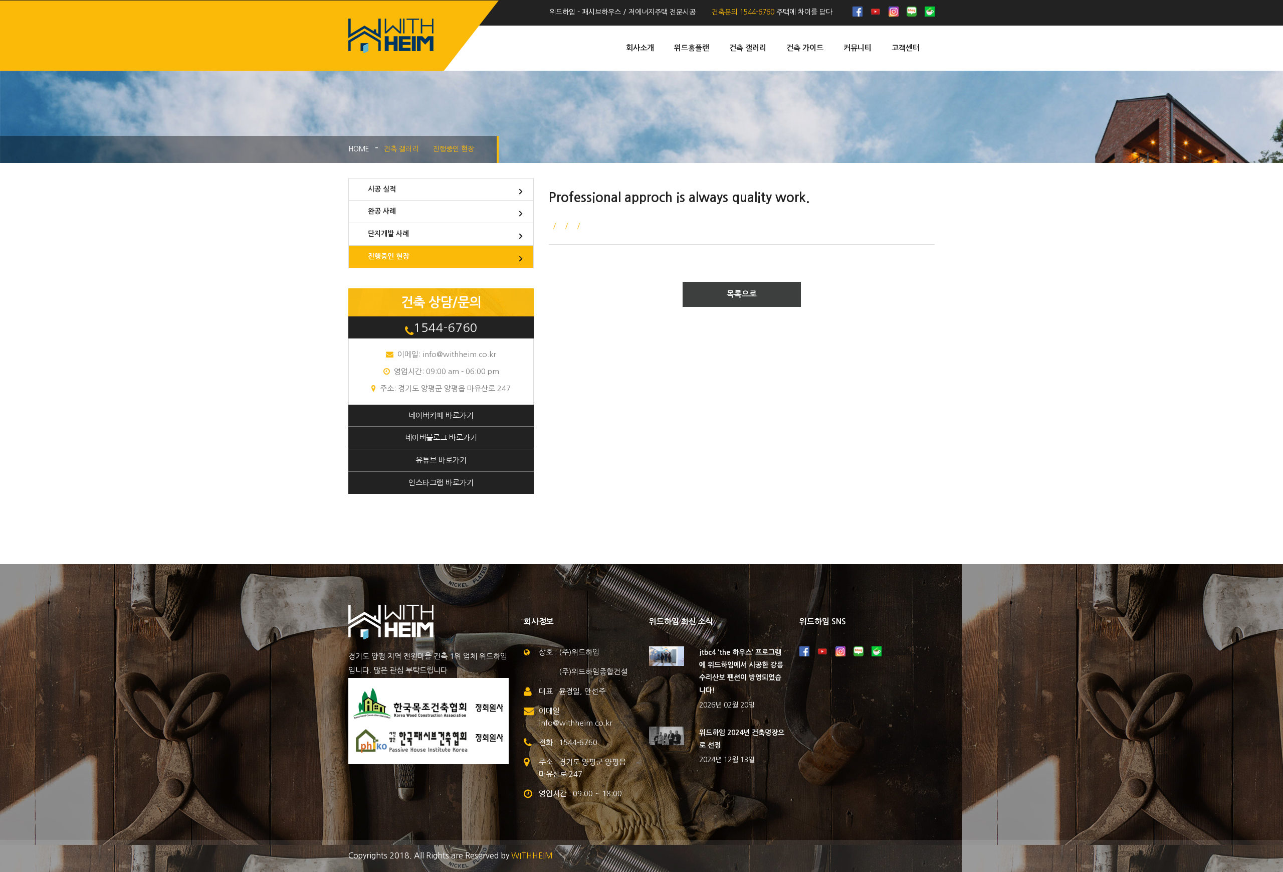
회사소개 (640, 48)
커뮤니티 (857, 48)
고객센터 (906, 48)
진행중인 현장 (388, 256)
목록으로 (742, 294)
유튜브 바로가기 (441, 460)
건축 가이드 (804, 48)
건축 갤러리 (747, 48)
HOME (358, 148)
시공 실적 (382, 189)
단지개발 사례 (388, 233)
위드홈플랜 (691, 48)
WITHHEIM (532, 855)
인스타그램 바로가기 (441, 482)
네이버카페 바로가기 (441, 415)
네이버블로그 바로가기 (441, 437)
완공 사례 (382, 211)
